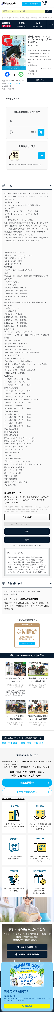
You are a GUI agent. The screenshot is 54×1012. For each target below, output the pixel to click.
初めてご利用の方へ (27, 792)
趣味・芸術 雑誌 (14, 18)
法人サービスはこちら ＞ (13, 798)
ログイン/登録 (31, 4)
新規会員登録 (27, 782)
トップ (4, 18)
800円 (33, 132)
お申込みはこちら (27, 643)
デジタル (11, 132)
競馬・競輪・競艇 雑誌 (29, 18)
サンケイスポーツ (14, 83)
